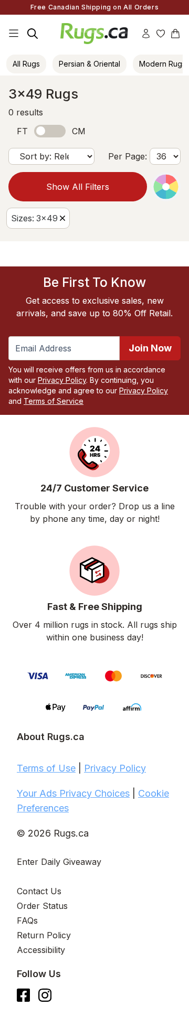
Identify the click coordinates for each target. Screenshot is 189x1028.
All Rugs (26, 63)
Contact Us (39, 891)
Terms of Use (46, 768)
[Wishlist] (160, 33)
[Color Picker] (166, 186)
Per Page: (127, 156)
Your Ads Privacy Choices (73, 793)
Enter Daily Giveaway (59, 861)
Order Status (42, 906)
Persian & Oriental (89, 63)
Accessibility (41, 950)
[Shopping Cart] (175, 33)
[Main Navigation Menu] (13, 33)
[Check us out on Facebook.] (23, 995)
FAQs (27, 920)
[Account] (146, 33)
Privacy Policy (62, 380)
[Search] (32, 33)
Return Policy (44, 935)
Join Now (150, 348)
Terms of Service (53, 401)
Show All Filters (77, 186)
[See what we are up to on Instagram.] (44, 995)
